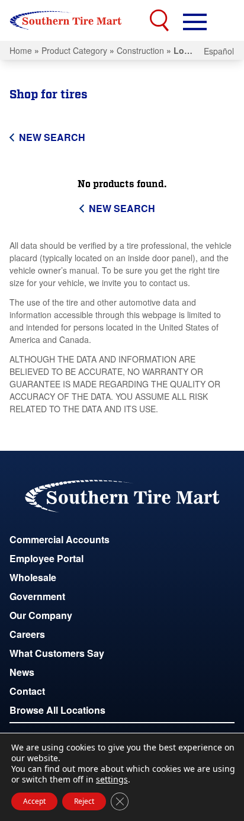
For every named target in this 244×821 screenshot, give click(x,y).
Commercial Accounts (59, 539)
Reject (84, 801)
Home (20, 50)
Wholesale (32, 577)
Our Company (40, 615)
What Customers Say (56, 653)
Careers (27, 634)
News (21, 672)
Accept (34, 801)
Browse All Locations (57, 710)
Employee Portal (46, 558)
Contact (27, 691)
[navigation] (195, 21)
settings (112, 779)
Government (37, 596)
